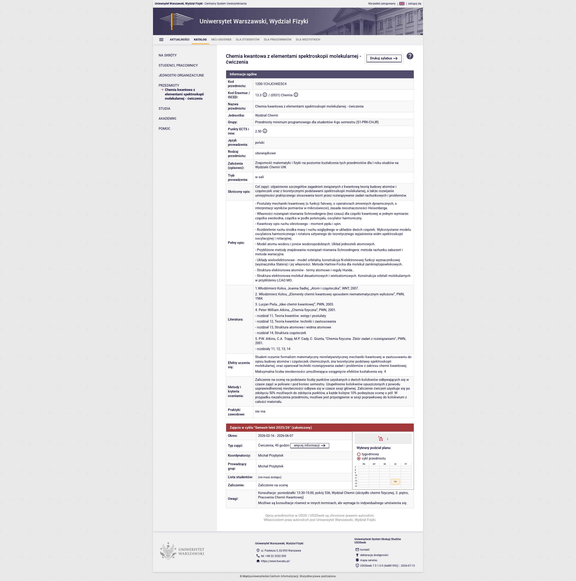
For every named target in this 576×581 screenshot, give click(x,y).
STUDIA (164, 109)
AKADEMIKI (167, 119)
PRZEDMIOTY (169, 85)
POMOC (164, 129)
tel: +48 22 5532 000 (273, 556)
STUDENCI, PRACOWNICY (178, 65)
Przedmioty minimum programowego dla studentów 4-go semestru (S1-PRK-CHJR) (317, 122)
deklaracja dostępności (374, 555)
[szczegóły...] (387, 438)
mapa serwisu (368, 560)
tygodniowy (370, 454)
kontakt (364, 549)
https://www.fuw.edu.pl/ (275, 561)
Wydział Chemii (266, 115)
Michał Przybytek (271, 455)
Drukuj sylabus (381, 58)
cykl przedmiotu (373, 458)
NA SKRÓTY (168, 55)
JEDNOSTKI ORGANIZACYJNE (181, 75)
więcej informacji (307, 445)
